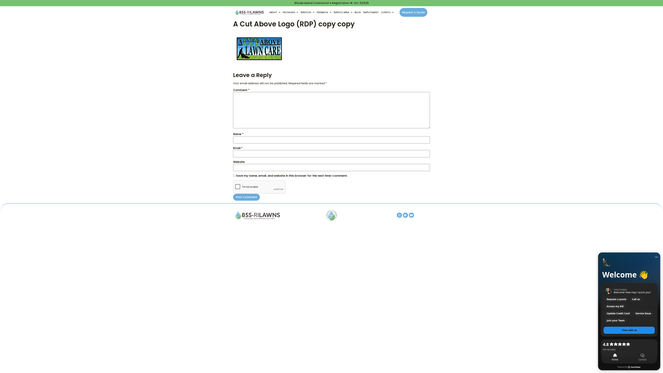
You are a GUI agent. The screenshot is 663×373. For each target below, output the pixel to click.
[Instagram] (399, 215)
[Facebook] (405, 215)
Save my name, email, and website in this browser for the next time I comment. (292, 175)
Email (238, 148)
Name (238, 134)
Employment (371, 12)
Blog (358, 12)
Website (239, 162)
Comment (241, 90)
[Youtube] (411, 215)
